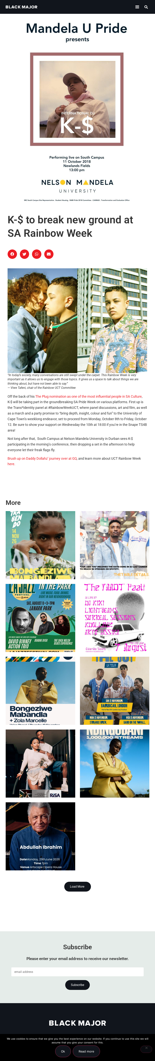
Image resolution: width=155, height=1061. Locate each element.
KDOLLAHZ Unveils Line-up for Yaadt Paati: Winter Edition (113, 634)
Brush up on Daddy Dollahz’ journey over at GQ (42, 458)
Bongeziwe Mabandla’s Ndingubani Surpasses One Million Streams (110, 780)
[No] (146, 1049)
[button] (137, 7)
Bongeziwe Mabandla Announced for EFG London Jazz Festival (34, 707)
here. (11, 464)
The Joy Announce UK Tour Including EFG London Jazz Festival (114, 707)
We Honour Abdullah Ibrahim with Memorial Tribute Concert (35, 853)
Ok (63, 1051)
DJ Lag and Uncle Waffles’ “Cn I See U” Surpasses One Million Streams (113, 562)
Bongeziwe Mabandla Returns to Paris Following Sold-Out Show (39, 562)
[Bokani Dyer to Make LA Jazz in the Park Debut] (40, 618)
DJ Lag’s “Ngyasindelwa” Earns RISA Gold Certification (37, 780)
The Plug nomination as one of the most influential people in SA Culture (88, 396)
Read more (86, 1051)
